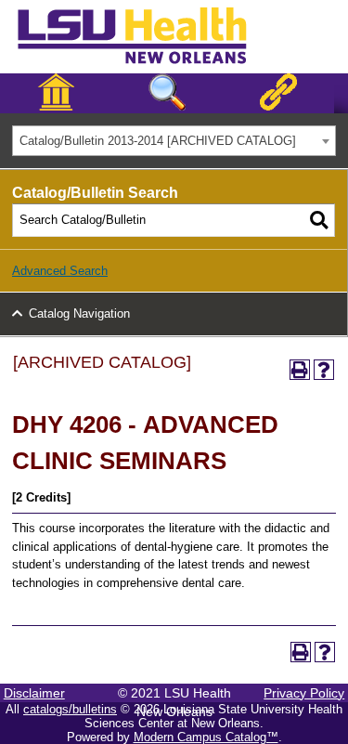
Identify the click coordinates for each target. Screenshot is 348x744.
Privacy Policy (304, 692)
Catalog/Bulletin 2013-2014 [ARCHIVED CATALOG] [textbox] (157, 141)
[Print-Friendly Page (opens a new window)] (300, 369)
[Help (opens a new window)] (324, 369)
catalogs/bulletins (70, 709)
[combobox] (174, 140)
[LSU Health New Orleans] (146, 65)
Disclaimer (34, 692)
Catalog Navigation (79, 313)
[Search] (319, 220)
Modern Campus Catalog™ (206, 737)
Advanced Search (60, 271)
